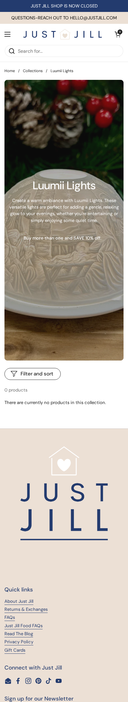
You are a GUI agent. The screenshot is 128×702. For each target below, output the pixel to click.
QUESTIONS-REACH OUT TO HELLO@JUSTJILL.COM (64, 17)
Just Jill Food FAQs (23, 626)
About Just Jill (18, 601)
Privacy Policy (18, 642)
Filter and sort (37, 373)
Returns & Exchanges (26, 609)
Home (9, 70)
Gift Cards (14, 650)
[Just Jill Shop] (63, 34)
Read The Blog (18, 634)
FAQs (9, 617)
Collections (33, 70)
